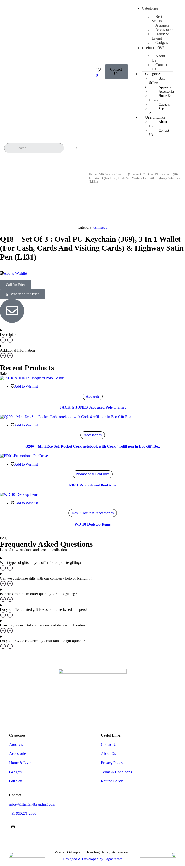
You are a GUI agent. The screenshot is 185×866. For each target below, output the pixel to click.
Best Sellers (157, 81)
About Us (158, 124)
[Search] (76, 148)
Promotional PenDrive (93, 474)
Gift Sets (104, 174)
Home (93, 174)
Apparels (92, 396)
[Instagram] (13, 827)
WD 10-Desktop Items (92, 524)
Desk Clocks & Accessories (93, 513)
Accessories (93, 435)
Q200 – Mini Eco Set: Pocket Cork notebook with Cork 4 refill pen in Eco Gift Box (92, 446)
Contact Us (159, 133)
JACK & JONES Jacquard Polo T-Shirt (93, 407)
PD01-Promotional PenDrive (92, 485)
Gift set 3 (118, 174)
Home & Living (160, 98)
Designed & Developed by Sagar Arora (93, 859)
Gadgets (164, 104)
